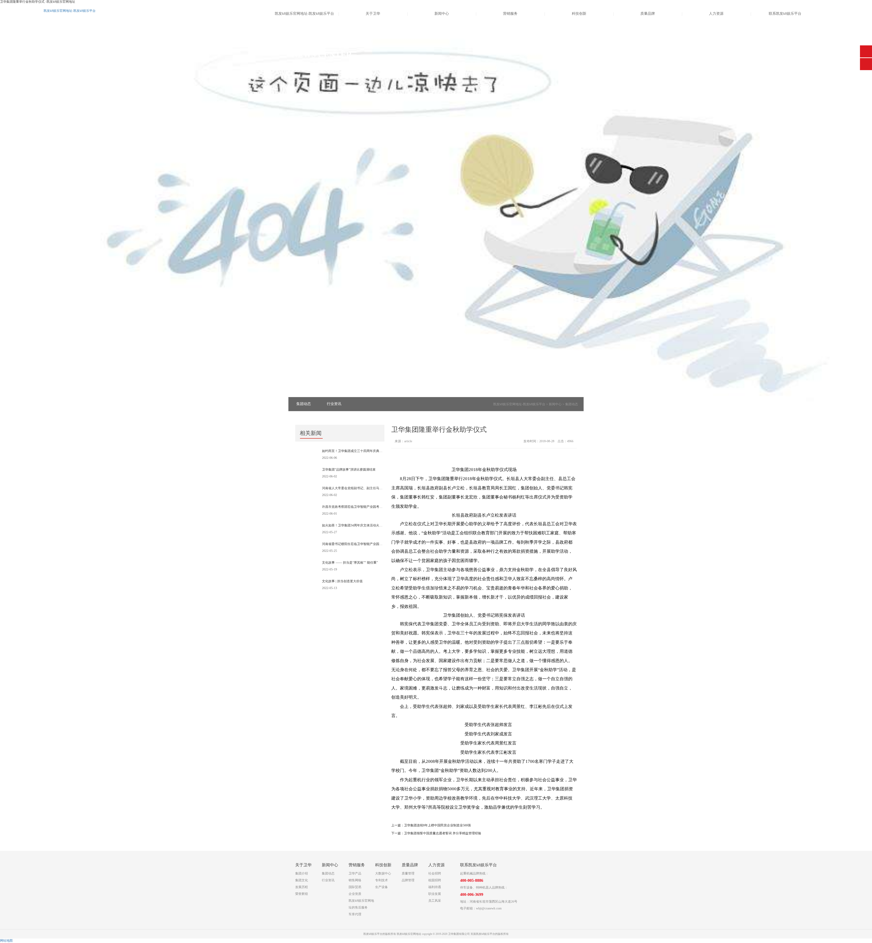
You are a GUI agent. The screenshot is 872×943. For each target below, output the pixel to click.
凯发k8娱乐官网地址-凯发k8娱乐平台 (70, 10)
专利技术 (381, 880)
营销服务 (510, 13)
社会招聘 (434, 873)
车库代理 (355, 914)
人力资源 (716, 13)
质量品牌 (647, 13)
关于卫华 (373, 13)
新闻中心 (441, 13)
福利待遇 (434, 887)
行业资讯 (334, 404)
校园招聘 (434, 880)
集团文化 (301, 880)
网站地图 (6, 940)
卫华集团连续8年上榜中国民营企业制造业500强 (437, 825)
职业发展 (434, 894)
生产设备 (381, 887)
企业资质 (355, 894)
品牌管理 (408, 880)
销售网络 (355, 880)
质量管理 (408, 873)
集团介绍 (301, 873)
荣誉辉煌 (301, 894)
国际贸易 (355, 887)
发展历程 (301, 887)
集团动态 (303, 404)
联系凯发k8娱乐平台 (785, 13)
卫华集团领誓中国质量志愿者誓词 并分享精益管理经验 (442, 833)
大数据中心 (383, 873)
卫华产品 (355, 873)
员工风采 (434, 900)
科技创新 (579, 13)
